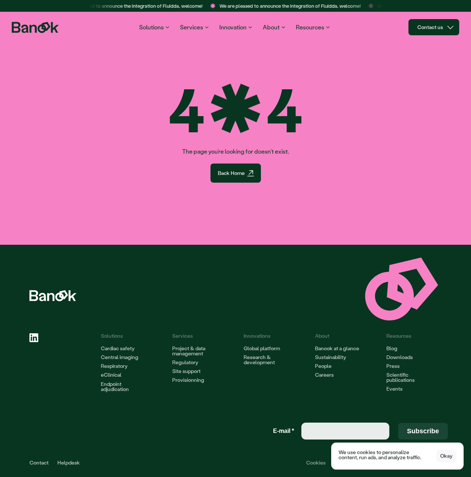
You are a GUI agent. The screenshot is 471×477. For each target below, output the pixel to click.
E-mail (283, 431)
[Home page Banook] (36, 27)
